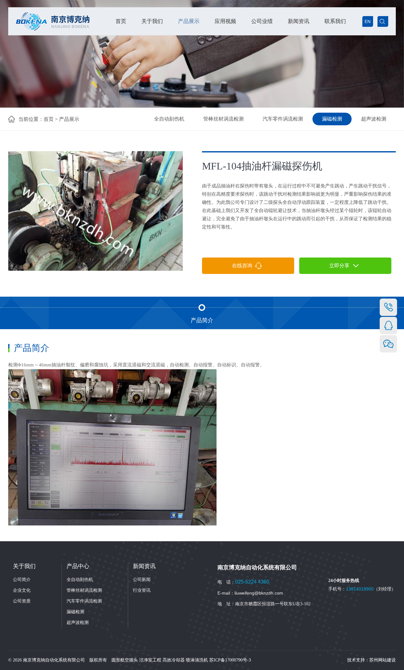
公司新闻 (142, 579)
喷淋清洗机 (197, 660)
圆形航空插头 (124, 660)
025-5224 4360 (252, 581)
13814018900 (360, 588)
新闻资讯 (298, 21)
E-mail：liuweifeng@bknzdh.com (250, 593)
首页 (121, 21)
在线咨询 (243, 265)
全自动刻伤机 (169, 119)
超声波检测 (373, 119)
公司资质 (22, 601)
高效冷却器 (174, 660)
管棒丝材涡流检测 (223, 119)
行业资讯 (142, 590)
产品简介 (202, 320)
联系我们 (335, 21)
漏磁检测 (332, 119)
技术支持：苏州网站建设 (371, 660)
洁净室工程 (150, 660)
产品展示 (188, 21)
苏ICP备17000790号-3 (230, 660)
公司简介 (22, 579)
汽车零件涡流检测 (283, 119)
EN (368, 21)
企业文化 (22, 590)
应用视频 (225, 21)
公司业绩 (262, 21)
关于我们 (152, 21)
